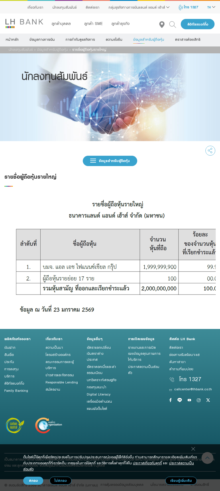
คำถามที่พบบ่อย (181, 369)
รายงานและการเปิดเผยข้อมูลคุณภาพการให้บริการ (144, 353)
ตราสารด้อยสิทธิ (187, 39)
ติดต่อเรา (92, 7)
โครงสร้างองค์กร (58, 354)
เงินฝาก (9, 347)
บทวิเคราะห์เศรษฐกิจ (101, 379)
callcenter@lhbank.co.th (193, 389)
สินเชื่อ (9, 354)
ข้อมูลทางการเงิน (42, 39)
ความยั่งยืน (114, 39)
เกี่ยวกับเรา (35, 7)
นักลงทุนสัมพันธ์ (64, 7)
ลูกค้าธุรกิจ (120, 23)
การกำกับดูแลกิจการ (80, 39)
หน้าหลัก (12, 39)
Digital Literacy (99, 394)
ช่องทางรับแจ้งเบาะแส (184, 354)
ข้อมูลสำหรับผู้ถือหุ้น (148, 39)
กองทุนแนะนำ (96, 387)
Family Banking (16, 390)
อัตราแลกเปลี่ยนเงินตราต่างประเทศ (99, 353)
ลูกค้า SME (93, 23)
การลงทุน (11, 369)
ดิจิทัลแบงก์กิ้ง (197, 24)
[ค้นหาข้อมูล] (175, 24)
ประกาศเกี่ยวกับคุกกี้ (147, 463)
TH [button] (209, 7)
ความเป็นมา (54, 347)
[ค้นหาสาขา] (164, 24)
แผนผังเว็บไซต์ (97, 408)
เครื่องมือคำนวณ (99, 401)
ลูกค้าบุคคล (62, 23)
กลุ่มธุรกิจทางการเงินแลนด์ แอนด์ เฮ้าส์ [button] (137, 7)
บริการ (9, 376)
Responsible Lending (62, 382)
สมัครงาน (53, 389)
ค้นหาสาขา (177, 361)
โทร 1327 (190, 7)
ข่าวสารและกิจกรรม (60, 375)
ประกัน (9, 361)
